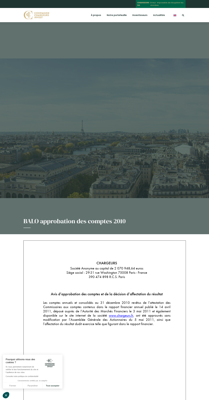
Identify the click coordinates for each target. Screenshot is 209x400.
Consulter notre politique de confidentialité (22, 376)
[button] (6, 395)
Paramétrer (33, 386)
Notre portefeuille (117, 15)
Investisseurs (139, 15)
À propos (96, 15)
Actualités (159, 15)
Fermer (12, 386)
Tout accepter (52, 386)
